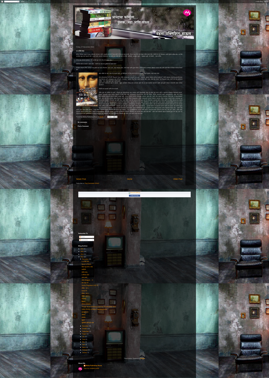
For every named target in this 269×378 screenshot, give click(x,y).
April (83, 344)
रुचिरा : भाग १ (85, 296)
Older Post (177, 179)
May (83, 342)
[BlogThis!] (110, 117)
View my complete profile (91, 368)
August (84, 334)
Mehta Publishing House (94, 365)
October (84, 328)
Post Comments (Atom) (92, 183)
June (84, 339)
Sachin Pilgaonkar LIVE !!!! (90, 285)
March (84, 347)
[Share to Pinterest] (116, 117)
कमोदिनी (84, 269)
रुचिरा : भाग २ (85, 288)
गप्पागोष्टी (84, 299)
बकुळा (83, 320)
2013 (82, 257)
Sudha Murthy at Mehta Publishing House (94, 309)
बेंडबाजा (83, 301)
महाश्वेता (84, 317)
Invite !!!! (84, 291)
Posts (83, 237)
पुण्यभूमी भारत (85, 312)
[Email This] (108, 117)
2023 (82, 249)
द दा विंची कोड (85, 261)
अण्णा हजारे (84, 277)
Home (129, 179)
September (85, 331)
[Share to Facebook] (114, 117)
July (83, 336)
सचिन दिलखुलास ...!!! (87, 280)
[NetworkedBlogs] (134, 192)
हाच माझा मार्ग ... (86, 283)
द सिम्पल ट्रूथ (85, 275)
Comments (84, 240)
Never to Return (86, 264)
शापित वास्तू (84, 272)
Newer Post (81, 179)
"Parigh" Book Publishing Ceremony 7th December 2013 (99, 306)
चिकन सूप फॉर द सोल (87, 267)
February (85, 350)
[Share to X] (112, 117)
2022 (82, 251)
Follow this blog (134, 195)
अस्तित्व (83, 314)
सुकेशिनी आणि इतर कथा (88, 322)
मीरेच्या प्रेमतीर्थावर (86, 304)
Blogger (142, 358)
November (85, 326)
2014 (82, 254)
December (85, 259)
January (84, 352)
